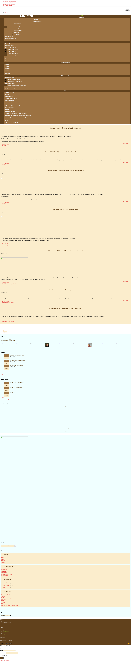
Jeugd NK (7, 321)
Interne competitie (6, 245)
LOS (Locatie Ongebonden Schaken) (10, 605)
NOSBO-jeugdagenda (6, 399)
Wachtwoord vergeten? (5, 660)
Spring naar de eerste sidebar (9, 4)
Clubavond (12, 392)
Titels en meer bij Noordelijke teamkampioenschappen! (65, 251)
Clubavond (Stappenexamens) (17, 382)
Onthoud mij (4, 655)
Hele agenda (3, 374)
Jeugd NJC (7, 302)
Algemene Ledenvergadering (17, 360)
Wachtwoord (3, 653)
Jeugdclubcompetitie (9, 283)
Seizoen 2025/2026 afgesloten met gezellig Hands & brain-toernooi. (65, 152)
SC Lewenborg (5, 604)
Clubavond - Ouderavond (16, 387)
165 (3, 330)
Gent (4, 587)
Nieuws (7, 145)
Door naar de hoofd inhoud (8, 2)
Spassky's (3, 596)
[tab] (65, 554)
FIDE (2, 558)
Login (127, 10)
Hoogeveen (5, 584)
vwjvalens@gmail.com (6, 634)
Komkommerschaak (6, 574)
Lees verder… (125, 143)
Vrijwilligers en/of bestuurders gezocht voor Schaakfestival (65, 170)
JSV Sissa (3, 599)
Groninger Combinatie (7, 595)
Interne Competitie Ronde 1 (17, 355)
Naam (1, 650)
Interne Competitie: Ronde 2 (17, 365)
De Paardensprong (6, 598)
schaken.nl (4, 562)
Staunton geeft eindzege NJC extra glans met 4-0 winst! (65, 290)
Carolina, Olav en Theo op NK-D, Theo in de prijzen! (65, 308)
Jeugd (3, 145)
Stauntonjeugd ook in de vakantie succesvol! (65, 128)
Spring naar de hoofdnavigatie (9, 1)
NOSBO (3, 561)
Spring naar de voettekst (8, 5)
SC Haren (3, 601)
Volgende (5, 331)
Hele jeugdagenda (5, 397)
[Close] (0, 648)
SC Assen (3, 602)
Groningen (5, 582)
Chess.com (4, 571)
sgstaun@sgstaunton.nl (6, 631)
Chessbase (4, 572)
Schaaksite (4, 569)
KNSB (2, 559)
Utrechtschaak (5, 575)
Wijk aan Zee (6, 585)
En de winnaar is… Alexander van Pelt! (65, 209)
